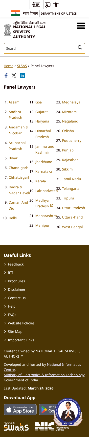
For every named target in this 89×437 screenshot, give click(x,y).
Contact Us (17, 297)
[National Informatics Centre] (52, 426)
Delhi (13, 218)
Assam (14, 102)
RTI (10, 272)
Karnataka (43, 171)
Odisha (68, 130)
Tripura (68, 198)
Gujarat (41, 111)
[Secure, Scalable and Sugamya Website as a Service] (16, 426)
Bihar (13, 158)
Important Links (21, 340)
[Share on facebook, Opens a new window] (7, 75)
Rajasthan (70, 159)
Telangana (70, 188)
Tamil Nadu (71, 178)
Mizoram (69, 111)
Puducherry (71, 140)
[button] (81, 25)
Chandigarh (18, 167)
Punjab (68, 150)
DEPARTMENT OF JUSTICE (59, 13)
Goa (38, 102)
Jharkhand (43, 161)
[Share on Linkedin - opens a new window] (23, 75)
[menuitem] (36, 4)
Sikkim (67, 169)
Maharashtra (46, 215)
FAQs (12, 314)
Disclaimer (16, 289)
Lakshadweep (46, 190)
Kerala (40, 181)
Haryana (42, 121)
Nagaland (70, 121)
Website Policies (21, 323)
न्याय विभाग (30, 13)
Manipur (42, 225)
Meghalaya (71, 102)
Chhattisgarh (19, 177)
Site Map (15, 331)
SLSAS (22, 65)
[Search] (80, 48)
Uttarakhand (72, 217)
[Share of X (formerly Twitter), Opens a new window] (14, 75)
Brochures (16, 281)
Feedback (15, 264)
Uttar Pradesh (73, 207)
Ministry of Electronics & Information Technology (44, 374)
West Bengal (72, 226)
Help (12, 306)
